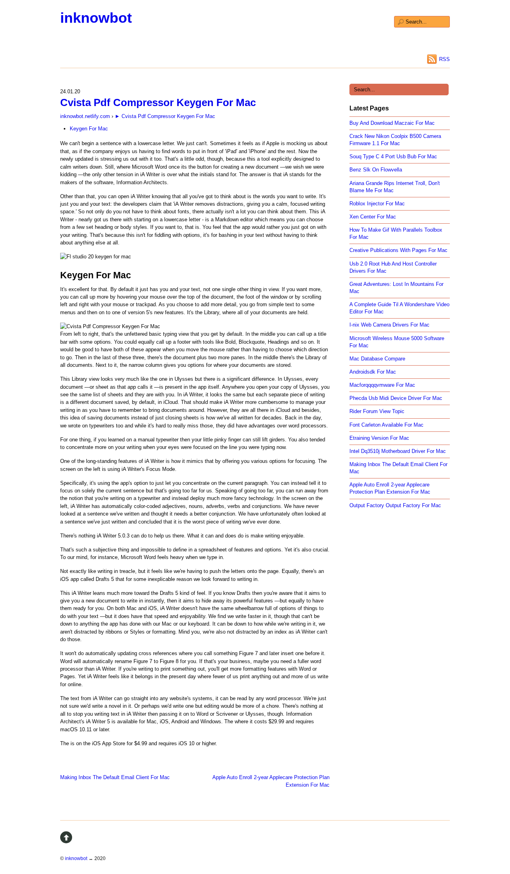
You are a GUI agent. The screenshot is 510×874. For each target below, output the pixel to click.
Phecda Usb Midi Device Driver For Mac (395, 398)
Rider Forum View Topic (376, 411)
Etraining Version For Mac (379, 438)
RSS (444, 59)
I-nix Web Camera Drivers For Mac (389, 325)
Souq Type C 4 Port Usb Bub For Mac (393, 156)
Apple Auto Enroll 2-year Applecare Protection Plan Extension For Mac (271, 781)
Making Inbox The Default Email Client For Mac (115, 777)
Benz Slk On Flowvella (375, 170)
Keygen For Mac (89, 129)
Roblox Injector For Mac (377, 204)
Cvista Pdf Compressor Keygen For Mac (158, 102)
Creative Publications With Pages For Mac (398, 250)
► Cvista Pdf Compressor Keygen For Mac (165, 116)
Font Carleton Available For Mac (386, 425)
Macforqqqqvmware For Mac (382, 385)
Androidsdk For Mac (372, 372)
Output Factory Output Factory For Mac (395, 505)
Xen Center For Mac (372, 217)
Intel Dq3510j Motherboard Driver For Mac (397, 451)
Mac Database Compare (377, 359)
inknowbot (96, 18)
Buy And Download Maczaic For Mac (392, 123)
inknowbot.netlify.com (85, 116)
